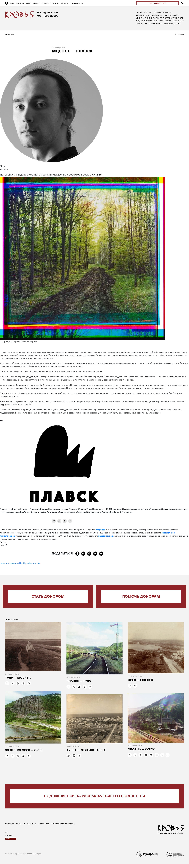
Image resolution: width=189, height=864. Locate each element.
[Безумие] (13, 683)
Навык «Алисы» (77, 3)
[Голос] (135, 686)
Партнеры (31, 823)
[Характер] (74, 687)
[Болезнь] (54, 521)
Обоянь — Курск (141, 749)
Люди (28, 3)
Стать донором (47, 597)
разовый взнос (105, 535)
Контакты (20, 823)
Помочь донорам (141, 597)
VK (6, 831)
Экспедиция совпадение (63, 823)
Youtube (9, 835)
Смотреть (64, 3)
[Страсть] (151, 755)
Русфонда (100, 529)
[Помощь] (140, 755)
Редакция (9, 823)
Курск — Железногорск (85, 750)
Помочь (45, 3)
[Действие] (13, 756)
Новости (54, 3)
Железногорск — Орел (23, 750)
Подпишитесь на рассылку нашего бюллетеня (94, 796)
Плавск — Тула (78, 681)
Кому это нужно (17, 3)
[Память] (65, 521)
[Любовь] (29, 683)
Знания (36, 3)
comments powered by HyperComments (20, 562)
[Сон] (59, 521)
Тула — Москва (18, 678)
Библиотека (44, 823)
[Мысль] (70, 521)
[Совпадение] (130, 686)
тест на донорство (158, 3)
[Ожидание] (74, 756)
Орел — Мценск (140, 680)
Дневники (9, 34)
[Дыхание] (23, 683)
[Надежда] (7, 683)
